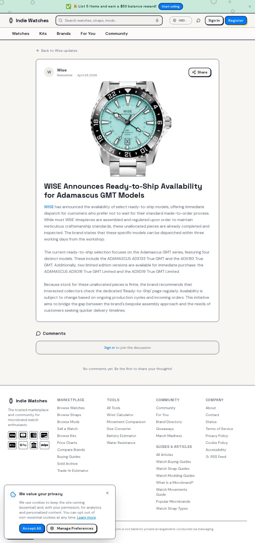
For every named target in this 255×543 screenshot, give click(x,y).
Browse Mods (68, 422)
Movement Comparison (126, 422)
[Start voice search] (157, 20)
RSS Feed (218, 456)
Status (211, 422)
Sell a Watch (67, 428)
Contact (212, 415)
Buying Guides (68, 456)
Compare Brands (71, 449)
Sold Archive (67, 463)
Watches (20, 33)
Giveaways (165, 428)
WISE (49, 206)
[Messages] (198, 20)
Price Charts (67, 442)
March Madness (169, 435)
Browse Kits (66, 435)
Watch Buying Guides (173, 461)
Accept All (32, 528)
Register (236, 20)
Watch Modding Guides (175, 475)
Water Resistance (121, 442)
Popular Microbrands (173, 501)
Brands (64, 33)
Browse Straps (69, 415)
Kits (43, 33)
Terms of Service (219, 428)
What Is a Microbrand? (174, 482)
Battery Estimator (121, 435)
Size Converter (119, 428)
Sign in (109, 347)
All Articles (164, 454)
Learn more (86, 517)
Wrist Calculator (120, 415)
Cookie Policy (217, 442)
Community (116, 33)
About (211, 408)
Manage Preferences (75, 528)
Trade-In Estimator (72, 470)
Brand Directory (169, 422)
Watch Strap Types (172, 508)
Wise (62, 70)
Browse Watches (71, 408)
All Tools (113, 408)
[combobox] (181, 20)
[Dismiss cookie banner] (107, 493)
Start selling (171, 6)
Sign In (214, 20)
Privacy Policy (217, 435)
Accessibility (216, 449)
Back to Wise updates (59, 50)
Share (202, 72)
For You (88, 33)
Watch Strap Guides (173, 468)
